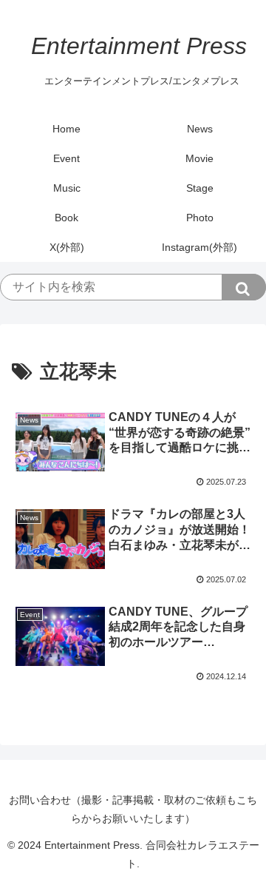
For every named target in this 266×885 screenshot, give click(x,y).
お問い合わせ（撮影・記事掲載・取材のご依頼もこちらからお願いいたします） (133, 809)
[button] (244, 287)
